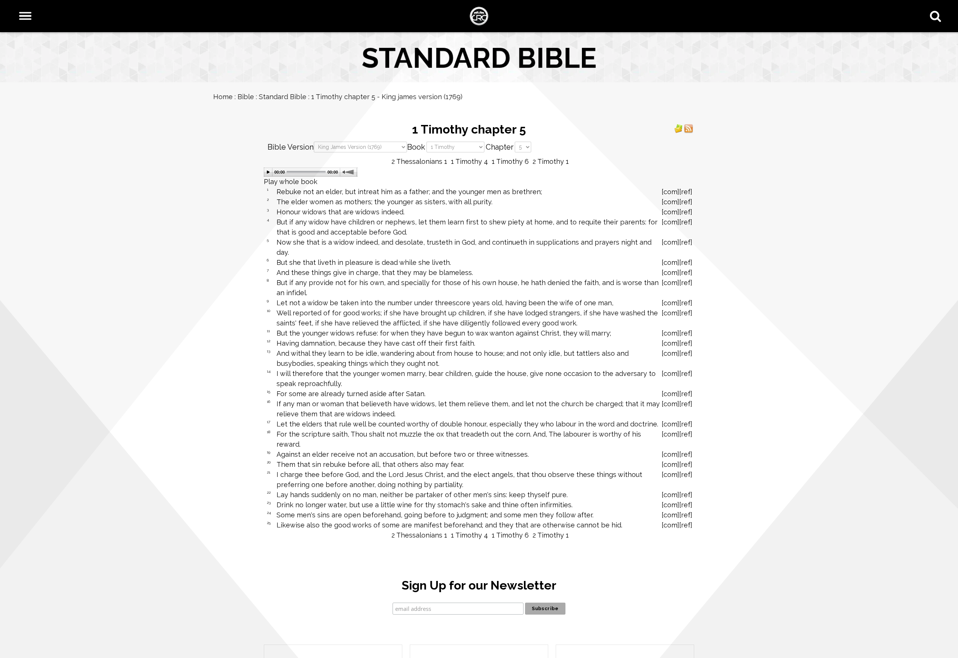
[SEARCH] (937, 16)
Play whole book (290, 182)
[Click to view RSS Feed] (688, 128)
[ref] (685, 192)
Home (273, 97)
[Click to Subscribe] (678, 128)
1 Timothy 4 (469, 161)
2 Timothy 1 (551, 161)
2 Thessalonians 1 (419, 161)
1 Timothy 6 (510, 161)
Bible (296, 97)
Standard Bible (333, 97)
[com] (670, 192)
